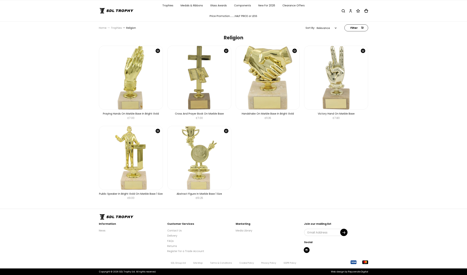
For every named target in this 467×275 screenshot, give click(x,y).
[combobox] (327, 28)
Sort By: (310, 28)
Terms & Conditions (221, 262)
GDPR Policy (289, 262)
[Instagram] (307, 250)
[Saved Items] (358, 11)
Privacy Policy (268, 262)
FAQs (170, 241)
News (102, 230)
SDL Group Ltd (178, 262)
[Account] (351, 11)
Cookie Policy (246, 262)
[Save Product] (158, 51)
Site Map (198, 262)
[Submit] (344, 232)
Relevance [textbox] (323, 28)
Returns (172, 246)
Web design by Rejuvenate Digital (349, 271)
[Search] (343, 11)
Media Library (244, 230)
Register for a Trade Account (185, 251)
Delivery (172, 235)
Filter (354, 28)
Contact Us (174, 230)
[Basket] (366, 11)
